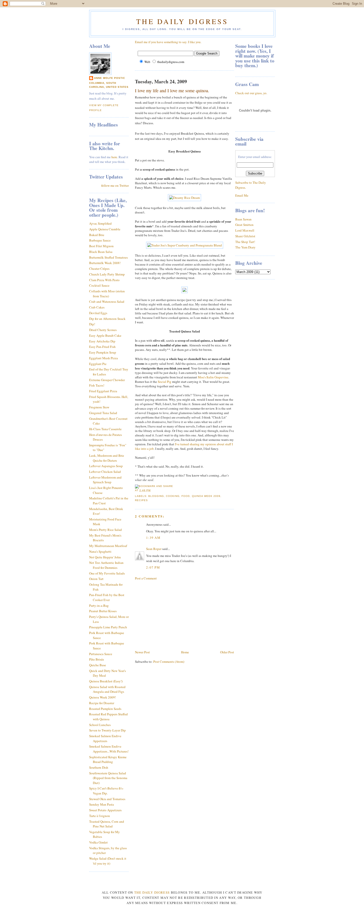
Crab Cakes (96, 307)
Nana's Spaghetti (100, 551)
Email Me (241, 195)
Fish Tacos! (96, 385)
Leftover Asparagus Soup (106, 466)
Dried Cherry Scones (103, 330)
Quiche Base (97, 665)
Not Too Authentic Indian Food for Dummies (106, 565)
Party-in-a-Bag (99, 605)
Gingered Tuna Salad (103, 413)
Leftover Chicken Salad (105, 471)
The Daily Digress (182, 21)
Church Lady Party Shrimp (107, 274)
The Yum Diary (245, 247)
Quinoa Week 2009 (206, 496)
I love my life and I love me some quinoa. (172, 90)
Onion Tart (96, 578)
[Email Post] (152, 490)
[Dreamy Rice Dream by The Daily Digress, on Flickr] (184, 197)
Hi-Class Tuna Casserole (105, 429)
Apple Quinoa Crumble (104, 229)
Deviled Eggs (98, 313)
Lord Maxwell (244, 230)
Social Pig (164, 381)
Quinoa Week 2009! (102, 697)
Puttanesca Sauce (100, 654)
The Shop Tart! (245, 242)
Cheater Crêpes (99, 268)
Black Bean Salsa (100, 251)
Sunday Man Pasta (101, 804)
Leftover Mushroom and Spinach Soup (105, 479)
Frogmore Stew (99, 407)
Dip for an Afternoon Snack (107, 318)
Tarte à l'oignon (99, 816)
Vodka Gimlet (98, 842)
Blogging (156, 496)
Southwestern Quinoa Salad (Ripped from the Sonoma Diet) (108, 778)
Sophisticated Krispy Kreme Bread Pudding (108, 759)
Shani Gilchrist (245, 236)
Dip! (92, 324)
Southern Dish (98, 767)
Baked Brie (96, 235)
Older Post (227, 652)
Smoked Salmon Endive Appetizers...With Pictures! (109, 749)
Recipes (141, 500)
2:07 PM (153, 567)
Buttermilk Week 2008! (105, 263)
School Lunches (100, 725)
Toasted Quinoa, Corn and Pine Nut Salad (106, 824)
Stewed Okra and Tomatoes (107, 799)
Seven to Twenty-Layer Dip (107, 730)
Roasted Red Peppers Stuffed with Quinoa (108, 716)
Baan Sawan (243, 219)
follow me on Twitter (115, 185)
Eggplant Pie (97, 364)
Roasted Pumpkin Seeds (105, 708)
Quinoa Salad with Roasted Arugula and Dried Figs (107, 689)
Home (185, 652)
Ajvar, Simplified (100, 223)
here (114, 157)
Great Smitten (244, 224)
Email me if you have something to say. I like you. (168, 42)
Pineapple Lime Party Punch (108, 627)
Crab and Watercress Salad (106, 301)
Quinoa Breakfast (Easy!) (106, 681)
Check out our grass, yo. (251, 93)
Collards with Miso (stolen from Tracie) (107, 293)
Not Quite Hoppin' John (105, 557)
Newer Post (142, 652)
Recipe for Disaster (101, 703)
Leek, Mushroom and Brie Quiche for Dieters (106, 458)
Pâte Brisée (96, 659)
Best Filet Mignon (101, 246)
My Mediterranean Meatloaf (108, 546)
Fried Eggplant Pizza (103, 391)
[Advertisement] (172, 615)
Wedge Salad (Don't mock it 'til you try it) (107, 861)
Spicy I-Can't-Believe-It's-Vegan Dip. (106, 790)
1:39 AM (153, 537)
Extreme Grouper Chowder (107, 380)
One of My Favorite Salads (107, 573)
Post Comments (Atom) (168, 661)
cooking (173, 496)
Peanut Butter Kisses (103, 611)
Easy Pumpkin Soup (102, 352)
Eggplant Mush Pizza (103, 358)
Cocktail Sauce (99, 285)
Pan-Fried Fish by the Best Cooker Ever (106, 597)
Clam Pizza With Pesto (104, 280)
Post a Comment (146, 578)
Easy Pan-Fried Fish (102, 346)
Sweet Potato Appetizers (105, 810)
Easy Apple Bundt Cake (105, 335)
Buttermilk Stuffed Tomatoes (108, 257)
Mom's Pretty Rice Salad (105, 529)
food (186, 496)
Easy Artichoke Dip (102, 341)
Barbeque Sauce (100, 240)
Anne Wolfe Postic (109, 78)
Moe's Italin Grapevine (213, 377)
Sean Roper (153, 548)
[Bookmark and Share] (154, 486)
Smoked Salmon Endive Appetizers (105, 738)
